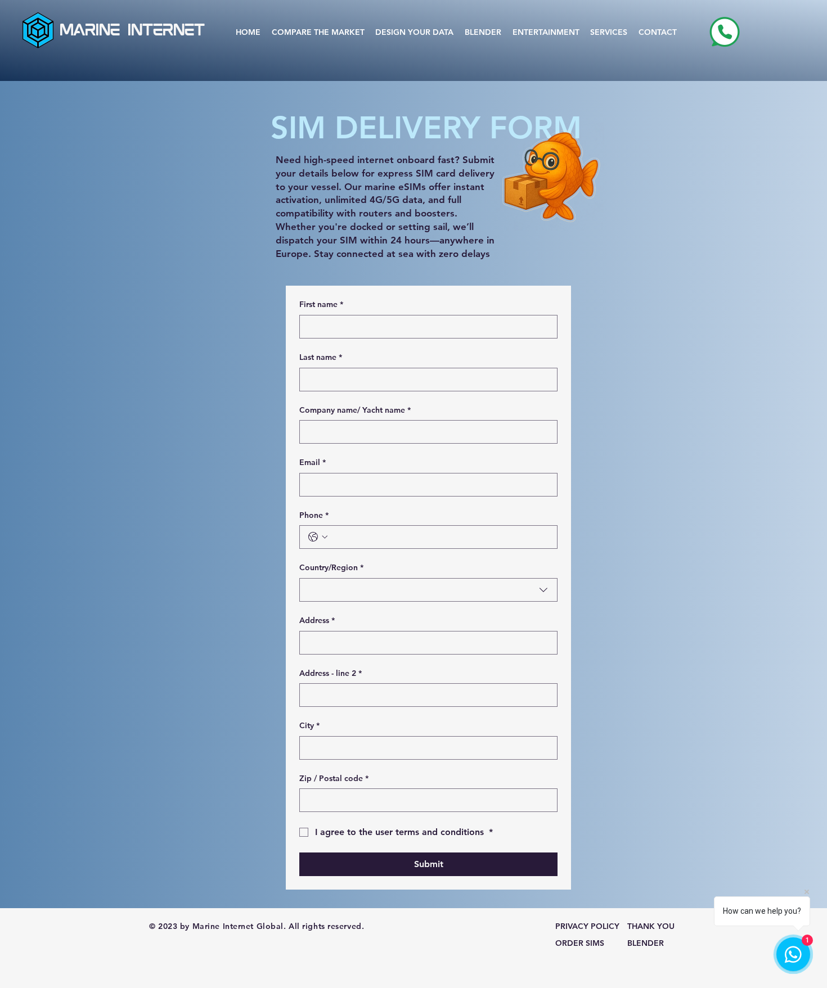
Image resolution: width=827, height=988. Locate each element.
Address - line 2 (330, 673)
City (309, 725)
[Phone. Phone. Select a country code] (318, 537)
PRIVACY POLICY (587, 926)
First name (321, 304)
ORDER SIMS (579, 943)
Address (317, 620)
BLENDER (645, 943)
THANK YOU (651, 926)
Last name (320, 357)
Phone (314, 515)
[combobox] (428, 590)
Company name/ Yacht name (355, 410)
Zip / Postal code (333, 778)
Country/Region (331, 567)
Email (312, 462)
